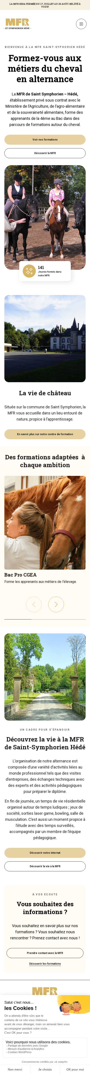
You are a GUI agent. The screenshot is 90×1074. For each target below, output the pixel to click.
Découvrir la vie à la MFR (45, 866)
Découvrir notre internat (45, 852)
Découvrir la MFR (45, 153)
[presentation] (56, 604)
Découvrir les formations (45, 963)
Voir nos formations (45, 139)
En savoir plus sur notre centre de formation (45, 434)
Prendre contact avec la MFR (45, 953)
